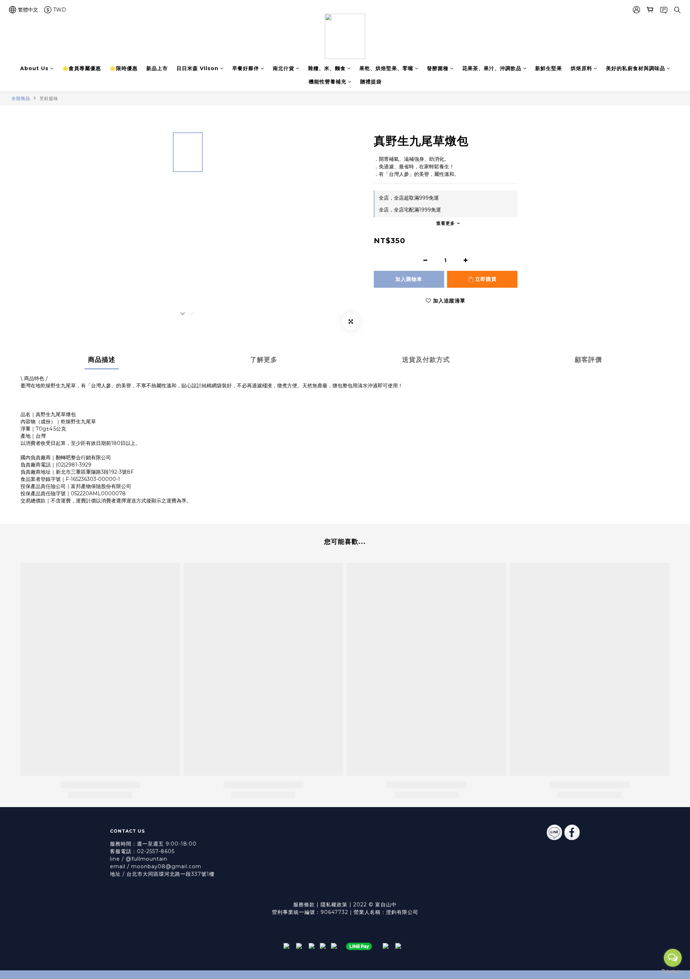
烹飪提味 (49, 98)
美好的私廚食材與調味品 (635, 68)
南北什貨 (283, 68)
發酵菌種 (437, 68)
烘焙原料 (581, 68)
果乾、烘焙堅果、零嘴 (386, 68)
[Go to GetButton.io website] (672, 971)
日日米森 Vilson (197, 68)
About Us (34, 68)
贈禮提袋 (371, 81)
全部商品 (21, 98)
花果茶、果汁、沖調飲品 (491, 68)
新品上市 (157, 68)
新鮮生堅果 (548, 68)
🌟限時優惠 (124, 68)
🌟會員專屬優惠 (81, 68)
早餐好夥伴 (245, 68)
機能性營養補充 (327, 81)
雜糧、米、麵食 (327, 68)
